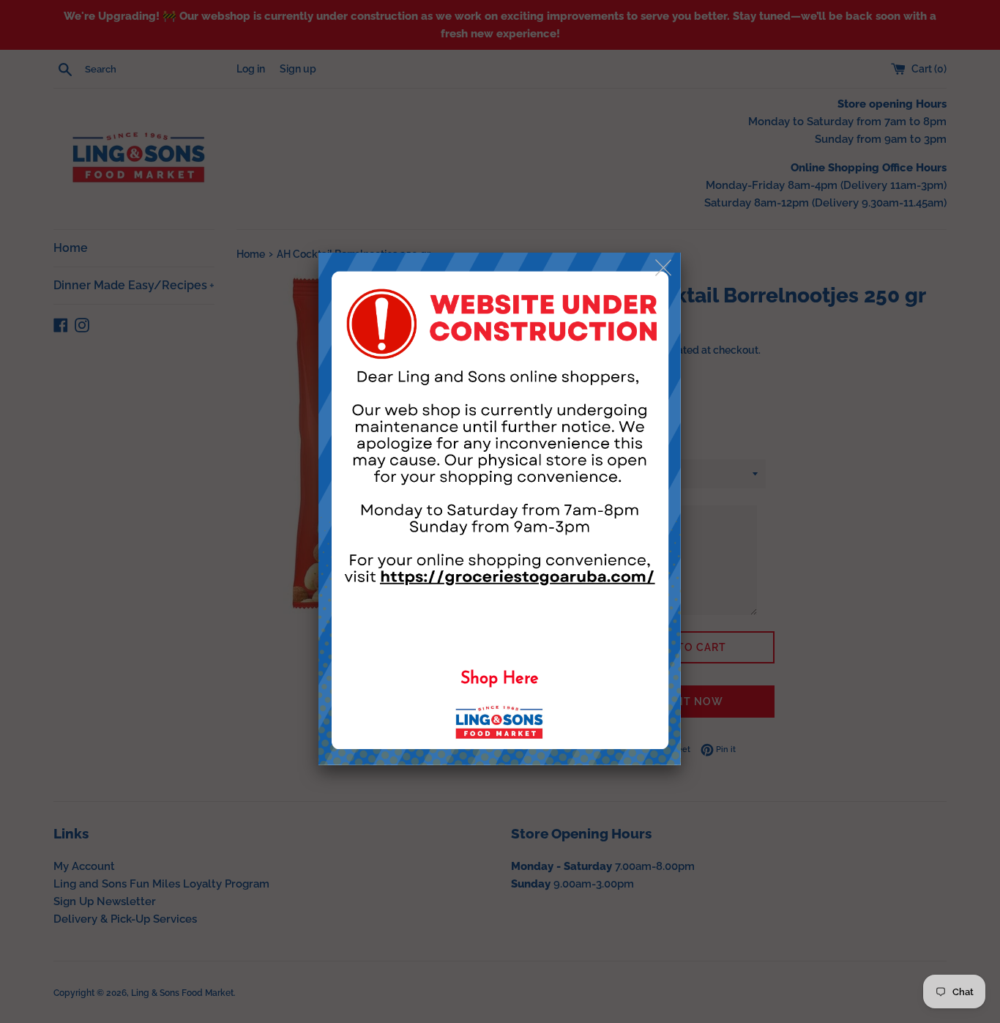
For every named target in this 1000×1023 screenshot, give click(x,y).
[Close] (664, 268)
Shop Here (499, 679)
